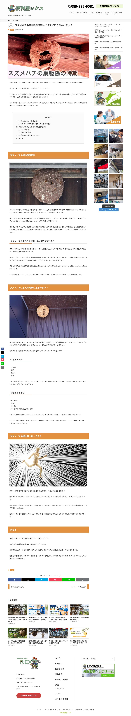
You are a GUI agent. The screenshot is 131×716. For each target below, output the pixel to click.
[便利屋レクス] (26, 8)
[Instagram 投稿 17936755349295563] (116, 136)
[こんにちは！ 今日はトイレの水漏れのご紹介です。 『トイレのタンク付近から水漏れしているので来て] (101, 196)
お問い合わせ (89, 709)
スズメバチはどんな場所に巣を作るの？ (32, 127)
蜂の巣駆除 (59, 668)
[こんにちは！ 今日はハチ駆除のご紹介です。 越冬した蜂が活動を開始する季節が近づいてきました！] (116, 166)
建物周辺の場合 (27, 132)
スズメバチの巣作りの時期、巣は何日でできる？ (37, 124)
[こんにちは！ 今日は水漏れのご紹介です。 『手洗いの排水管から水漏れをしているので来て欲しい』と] (116, 181)
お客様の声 (60, 688)
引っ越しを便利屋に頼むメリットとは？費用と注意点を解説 (108, 37)
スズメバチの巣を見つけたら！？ (30, 135)
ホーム (58, 658)
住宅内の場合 (26, 130)
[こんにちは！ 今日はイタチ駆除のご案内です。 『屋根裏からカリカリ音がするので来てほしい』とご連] (101, 181)
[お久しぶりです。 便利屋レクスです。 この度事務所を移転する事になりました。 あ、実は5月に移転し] (101, 136)
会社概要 (79, 709)
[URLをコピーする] (82, 579)
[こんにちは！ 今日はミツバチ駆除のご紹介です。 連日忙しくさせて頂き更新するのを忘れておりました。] (101, 151)
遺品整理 (59, 674)
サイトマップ (49, 709)
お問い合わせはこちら (28, 695)
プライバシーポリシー (64, 709)
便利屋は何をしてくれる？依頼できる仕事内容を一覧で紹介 (108, 31)
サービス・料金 (61, 679)
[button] (14, 579)
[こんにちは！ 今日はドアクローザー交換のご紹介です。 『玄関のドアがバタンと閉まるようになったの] (101, 166)
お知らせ (59, 663)
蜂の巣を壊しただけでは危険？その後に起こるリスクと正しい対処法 (108, 25)
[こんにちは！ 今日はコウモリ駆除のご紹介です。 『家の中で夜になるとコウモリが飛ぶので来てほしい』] (116, 151)
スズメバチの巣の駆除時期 (28, 121)
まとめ (21, 138)
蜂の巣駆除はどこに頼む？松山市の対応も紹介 (108, 43)
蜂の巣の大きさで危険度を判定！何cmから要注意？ (108, 48)
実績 (57, 685)
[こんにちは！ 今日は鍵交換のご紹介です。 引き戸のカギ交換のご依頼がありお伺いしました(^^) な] (116, 196)
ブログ (11, 29)
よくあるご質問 (61, 698)
